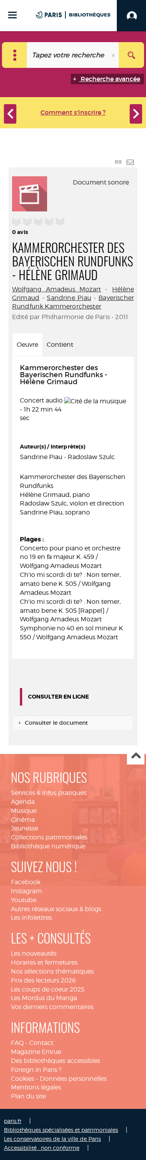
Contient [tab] (60, 344)
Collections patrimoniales (49, 837)
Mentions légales (36, 1087)
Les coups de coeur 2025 (47, 989)
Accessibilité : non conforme (41, 1147)
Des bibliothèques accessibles (55, 1060)
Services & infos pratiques (48, 792)
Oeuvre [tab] (27, 344)
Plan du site (28, 1096)
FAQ (17, 1042)
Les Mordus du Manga (44, 998)
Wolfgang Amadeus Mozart (56, 289)
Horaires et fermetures (44, 962)
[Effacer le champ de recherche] (114, 55)
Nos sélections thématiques (52, 971)
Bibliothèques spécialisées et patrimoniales (61, 1129)
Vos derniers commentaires (52, 1007)
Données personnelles (73, 1078)
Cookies (22, 1078)
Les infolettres (31, 917)
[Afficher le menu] (12, 15)
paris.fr (12, 1120)
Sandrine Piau (69, 298)
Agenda (23, 801)
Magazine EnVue (36, 1051)
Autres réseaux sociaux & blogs (56, 909)
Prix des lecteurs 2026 (43, 980)
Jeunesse (24, 828)
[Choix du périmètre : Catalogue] (14, 55)
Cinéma (23, 819)
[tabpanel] (73, 507)
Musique (24, 810)
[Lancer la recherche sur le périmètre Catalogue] (131, 55)
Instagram (26, 891)
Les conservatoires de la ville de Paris (52, 1138)
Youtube (23, 900)
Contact (41, 1042)
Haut (135, 756)
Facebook (25, 882)
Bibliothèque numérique (48, 846)
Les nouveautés (33, 953)
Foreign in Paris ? (36, 1069)
